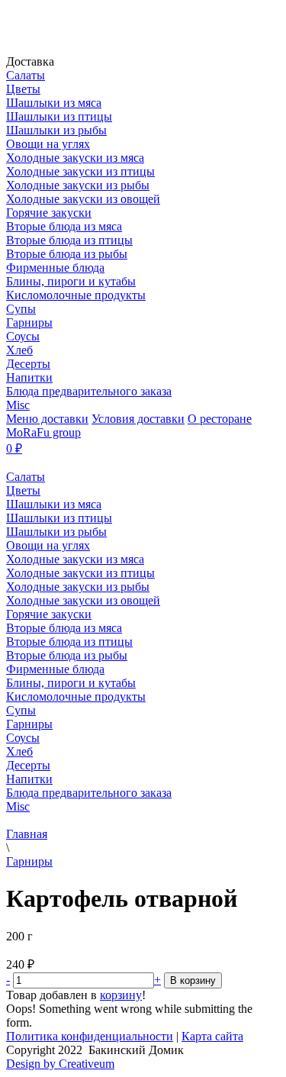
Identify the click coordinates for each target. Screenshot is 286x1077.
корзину (121, 994)
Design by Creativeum (60, 1063)
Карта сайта (212, 1036)
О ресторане (220, 418)
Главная (26, 833)
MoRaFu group (43, 432)
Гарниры (29, 861)
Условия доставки (138, 418)
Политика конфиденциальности (89, 1036)
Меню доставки (47, 418)
